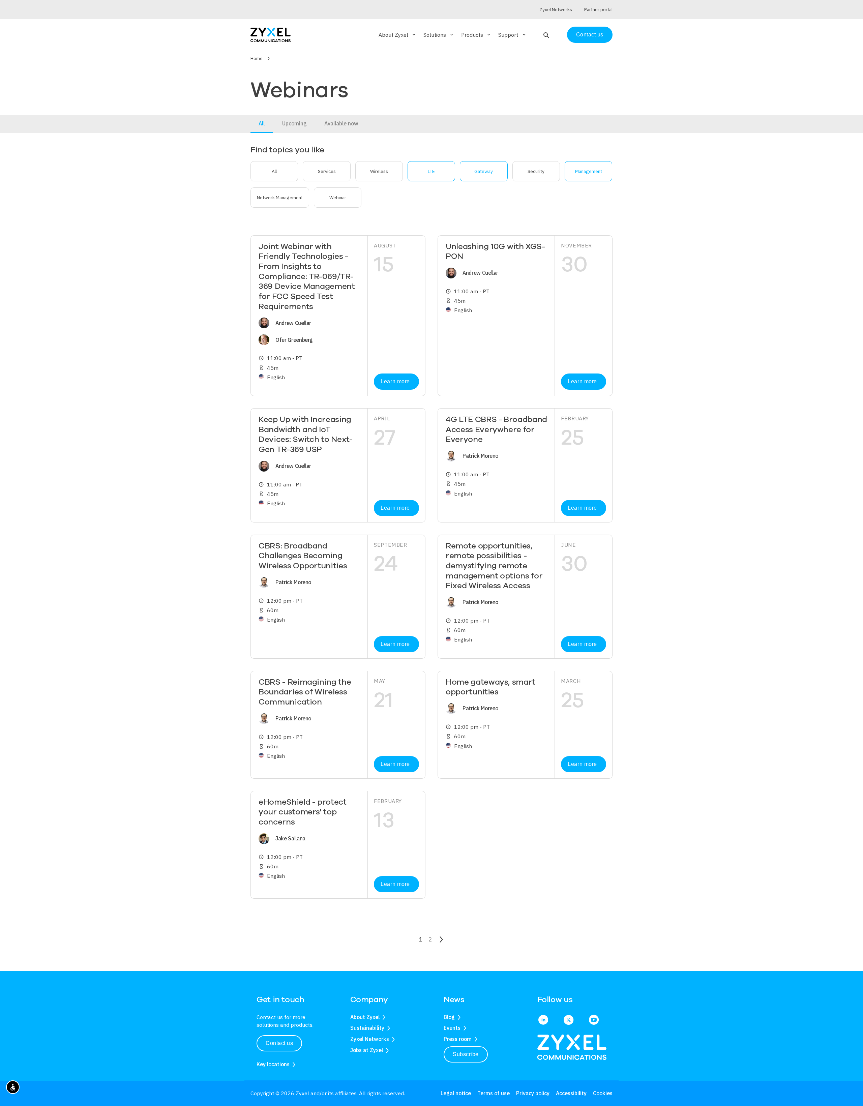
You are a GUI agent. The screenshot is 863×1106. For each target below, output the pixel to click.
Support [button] (512, 34)
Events (452, 1027)
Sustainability (367, 1027)
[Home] (270, 34)
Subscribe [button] (466, 1054)
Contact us (589, 34)
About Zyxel (365, 1017)
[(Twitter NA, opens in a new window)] (568, 1020)
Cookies (603, 1093)
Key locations (273, 1064)
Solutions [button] (438, 34)
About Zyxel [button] (398, 34)
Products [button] (476, 34)
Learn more (395, 381)
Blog (449, 1017)
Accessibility (571, 1093)
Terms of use (493, 1093)
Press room (458, 1039)
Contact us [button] (279, 1043)
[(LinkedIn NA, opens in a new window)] (543, 1020)
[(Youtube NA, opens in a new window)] (594, 1020)
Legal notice (456, 1093)
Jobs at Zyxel (366, 1050)
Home (256, 58)
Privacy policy (532, 1093)
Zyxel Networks (369, 1039)
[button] (545, 34)
